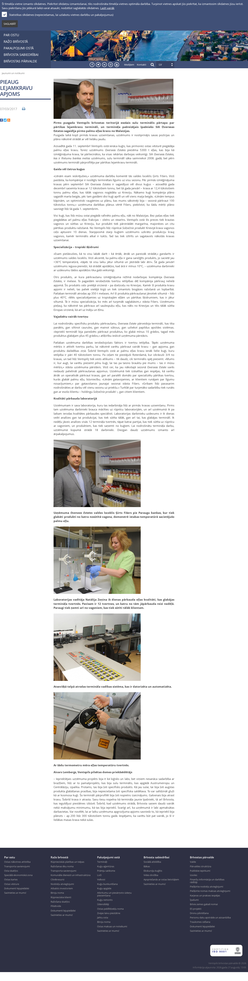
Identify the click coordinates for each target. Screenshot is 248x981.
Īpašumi (194, 900)
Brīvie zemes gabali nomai (204, 904)
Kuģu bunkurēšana (107, 884)
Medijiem (129, 64)
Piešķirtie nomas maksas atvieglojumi (210, 891)
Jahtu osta (102, 917)
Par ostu (11, 35)
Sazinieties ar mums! (15, 892)
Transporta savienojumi (17, 866)
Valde (193, 862)
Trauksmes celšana (200, 922)
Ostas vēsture (11, 884)
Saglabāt (10, 23)
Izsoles (193, 875)
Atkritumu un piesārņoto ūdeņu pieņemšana (114, 894)
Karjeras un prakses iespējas (205, 895)
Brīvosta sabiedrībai (21, 54)
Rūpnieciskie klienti (61, 897)
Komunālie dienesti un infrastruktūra (70, 875)
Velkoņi (101, 879)
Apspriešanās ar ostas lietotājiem (161, 879)
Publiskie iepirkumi (200, 870)
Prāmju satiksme (106, 870)
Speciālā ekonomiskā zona (18, 875)
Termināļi (102, 862)
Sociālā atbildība (152, 862)
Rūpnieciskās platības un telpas (67, 862)
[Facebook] (1, 120)
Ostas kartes (11, 879)
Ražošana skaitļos (60, 901)
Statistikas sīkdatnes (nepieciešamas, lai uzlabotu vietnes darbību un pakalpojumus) (61, 15)
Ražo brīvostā (16, 41)
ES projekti (195, 908)
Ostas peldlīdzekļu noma (110, 908)
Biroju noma (57, 892)
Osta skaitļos (11, 870)
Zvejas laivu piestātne (108, 913)
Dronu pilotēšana (199, 913)
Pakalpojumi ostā (19, 48)
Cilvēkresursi (57, 879)
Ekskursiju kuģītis (153, 870)
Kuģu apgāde (104, 888)
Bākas (147, 866)
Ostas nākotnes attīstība (17, 862)
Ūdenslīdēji (103, 904)
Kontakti (141, 64)
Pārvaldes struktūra (200, 866)
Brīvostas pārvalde (20, 61)
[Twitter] (5, 120)
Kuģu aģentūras (105, 866)
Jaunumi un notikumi (13, 73)
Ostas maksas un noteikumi (112, 926)
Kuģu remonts (105, 900)
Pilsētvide (56, 906)
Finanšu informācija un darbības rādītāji (207, 880)
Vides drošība (151, 875)
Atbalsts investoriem (62, 888)
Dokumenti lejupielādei (16, 888)
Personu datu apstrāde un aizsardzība (210, 917)
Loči (99, 875)
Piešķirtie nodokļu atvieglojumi (206, 886)
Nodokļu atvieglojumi (62, 884)
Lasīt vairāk (107, 8)
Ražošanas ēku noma (62, 866)
